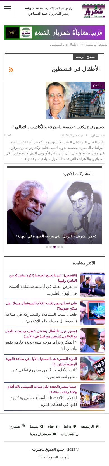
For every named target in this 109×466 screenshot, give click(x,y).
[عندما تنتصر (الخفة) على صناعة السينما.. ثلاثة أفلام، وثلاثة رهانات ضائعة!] (92, 396)
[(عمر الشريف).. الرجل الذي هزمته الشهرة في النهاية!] (54, 212)
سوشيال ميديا (40, 434)
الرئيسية (87, 426)
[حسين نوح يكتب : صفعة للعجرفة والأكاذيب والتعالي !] (75, 100)
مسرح (15, 426)
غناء (51, 426)
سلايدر (98, 85)
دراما (67, 426)
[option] (54, 213)
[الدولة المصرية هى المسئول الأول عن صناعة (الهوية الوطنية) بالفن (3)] (92, 368)
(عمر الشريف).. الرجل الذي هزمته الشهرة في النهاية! (56, 236)
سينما (34, 426)
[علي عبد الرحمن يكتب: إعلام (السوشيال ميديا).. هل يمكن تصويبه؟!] (92, 312)
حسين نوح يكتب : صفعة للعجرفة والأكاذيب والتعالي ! (59, 127)
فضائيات (67, 434)
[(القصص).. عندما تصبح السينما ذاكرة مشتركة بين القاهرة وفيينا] (92, 284)
